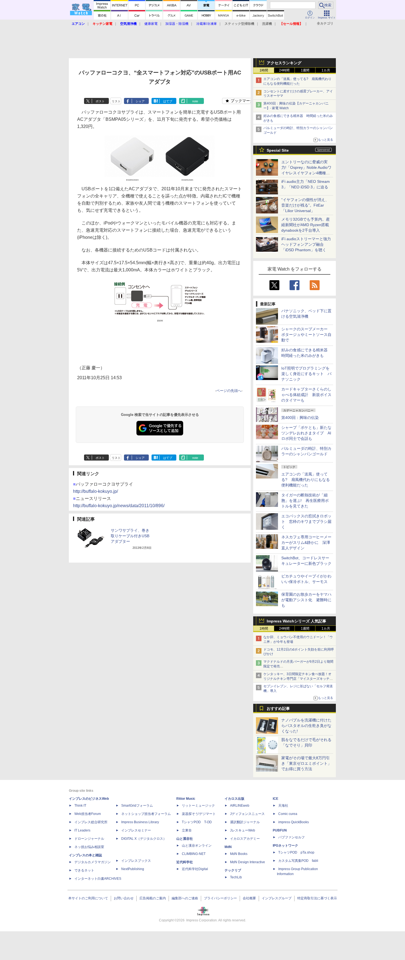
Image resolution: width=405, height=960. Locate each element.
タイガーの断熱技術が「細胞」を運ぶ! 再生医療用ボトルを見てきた (305, 500)
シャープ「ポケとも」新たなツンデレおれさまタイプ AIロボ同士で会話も (306, 433)
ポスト (100, 101)
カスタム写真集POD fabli (298, 861)
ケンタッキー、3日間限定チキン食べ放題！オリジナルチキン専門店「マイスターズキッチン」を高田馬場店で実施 (297, 678)
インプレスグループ (276, 898)
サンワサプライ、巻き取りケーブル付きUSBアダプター (130, 536)
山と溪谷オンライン (197, 845)
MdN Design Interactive (247, 862)
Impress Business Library (140, 822)
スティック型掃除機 (239, 24)
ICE (275, 799)
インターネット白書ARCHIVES (97, 879)
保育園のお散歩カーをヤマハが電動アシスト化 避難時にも (306, 600)
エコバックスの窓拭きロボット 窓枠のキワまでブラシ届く (306, 521)
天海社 (283, 805)
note (195, 101)
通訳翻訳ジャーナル (245, 822)
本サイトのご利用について (88, 898)
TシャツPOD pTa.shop (296, 852)
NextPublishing (132, 869)
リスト (116, 101)
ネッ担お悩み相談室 (89, 847)
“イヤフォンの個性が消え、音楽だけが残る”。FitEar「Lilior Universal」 (305, 205)
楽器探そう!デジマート (199, 814)
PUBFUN (280, 830)
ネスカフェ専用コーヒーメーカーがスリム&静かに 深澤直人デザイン (306, 542)
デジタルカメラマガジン (92, 862)
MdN (228, 847)
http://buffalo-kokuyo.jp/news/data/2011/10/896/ (118, 505)
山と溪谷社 (184, 839)
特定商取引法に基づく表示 (317, 898)
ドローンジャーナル (89, 839)
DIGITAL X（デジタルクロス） (143, 839)
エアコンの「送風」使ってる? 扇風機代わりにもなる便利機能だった (305, 479)
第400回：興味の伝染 (300, 417)
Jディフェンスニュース (247, 814)
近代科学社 (184, 862)
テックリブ (233, 870)
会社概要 (249, 898)
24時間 (284, 70)
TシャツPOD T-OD (197, 822)
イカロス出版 (234, 799)
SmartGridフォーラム (137, 805)
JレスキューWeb (242, 830)
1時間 (264, 70)
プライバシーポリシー (220, 898)
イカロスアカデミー (245, 839)
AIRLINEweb (239, 805)
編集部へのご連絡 (185, 898)
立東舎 (187, 830)
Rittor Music (185, 799)
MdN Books (238, 854)
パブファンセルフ (291, 837)
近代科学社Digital (195, 869)
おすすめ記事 (278, 708)
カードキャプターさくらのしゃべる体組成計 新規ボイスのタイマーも (306, 394)
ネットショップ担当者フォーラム (146, 814)
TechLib (236, 877)
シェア (140, 101)
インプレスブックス (136, 861)
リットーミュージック (198, 805)
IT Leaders (82, 830)
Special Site (278, 150)
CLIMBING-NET (194, 854)
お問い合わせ (124, 898)
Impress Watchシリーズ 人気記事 (296, 621)
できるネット (84, 870)
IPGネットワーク (285, 845)
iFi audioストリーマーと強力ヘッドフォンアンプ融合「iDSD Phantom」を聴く (306, 244)
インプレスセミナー (136, 830)
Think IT (80, 805)
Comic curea (287, 814)
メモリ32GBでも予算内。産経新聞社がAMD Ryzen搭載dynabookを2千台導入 (305, 224)
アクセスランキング (284, 63)
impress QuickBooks (293, 822)
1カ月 (326, 70)
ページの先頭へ (228, 391)
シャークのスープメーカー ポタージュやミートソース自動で (306, 334)
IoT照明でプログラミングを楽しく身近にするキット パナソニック (306, 373)
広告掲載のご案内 (152, 898)
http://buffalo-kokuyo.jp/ (95, 491)
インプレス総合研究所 (90, 822)
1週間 (305, 70)
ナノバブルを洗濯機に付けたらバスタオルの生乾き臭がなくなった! (306, 725)
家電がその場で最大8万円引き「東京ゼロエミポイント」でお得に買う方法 (306, 763)
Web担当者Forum (87, 814)
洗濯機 (267, 24)
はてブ (167, 101)
